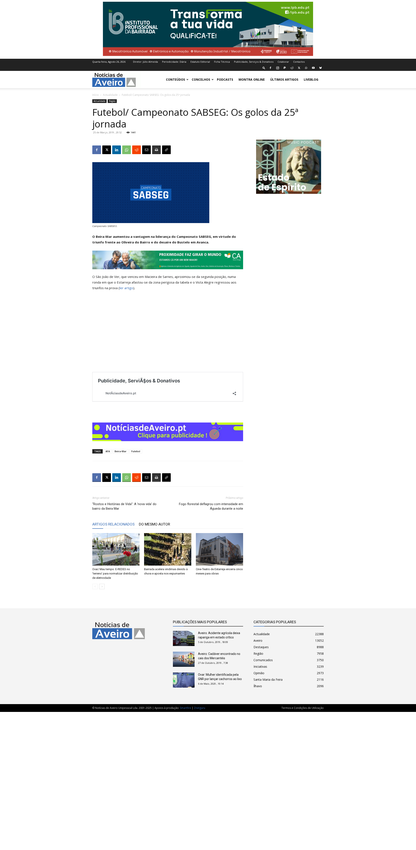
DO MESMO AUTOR (154, 524)
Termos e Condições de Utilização (302, 708)
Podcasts (225, 79)
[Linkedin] (116, 149)
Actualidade (110, 95)
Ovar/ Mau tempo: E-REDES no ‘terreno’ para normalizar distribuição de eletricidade (115, 573)
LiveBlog (311, 79)
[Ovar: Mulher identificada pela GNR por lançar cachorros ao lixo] (184, 680)
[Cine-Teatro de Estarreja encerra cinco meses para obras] (219, 549)
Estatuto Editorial (200, 61)
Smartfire (185, 708)
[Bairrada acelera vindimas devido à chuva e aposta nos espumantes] (167, 549)
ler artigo (126, 288)
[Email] (146, 149)
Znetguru (199, 708)
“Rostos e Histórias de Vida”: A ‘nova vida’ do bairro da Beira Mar (124, 506)
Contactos (299, 61)
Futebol (135, 451)
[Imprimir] (156, 149)
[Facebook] (270, 68)
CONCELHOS (201, 79)
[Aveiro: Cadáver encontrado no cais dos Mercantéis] (184, 659)
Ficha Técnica (222, 61)
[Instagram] (277, 68)
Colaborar (283, 61)
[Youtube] (313, 68)
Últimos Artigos (284, 79)
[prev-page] (95, 586)
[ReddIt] (136, 149)
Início (95, 95)
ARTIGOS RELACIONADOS (113, 524)
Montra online (252, 79)
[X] (299, 68)
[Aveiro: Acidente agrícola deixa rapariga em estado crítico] (184, 638)
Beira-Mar (121, 451)
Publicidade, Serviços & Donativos (253, 61)
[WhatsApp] (306, 68)
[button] (264, 67)
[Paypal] (284, 68)
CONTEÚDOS (175, 79)
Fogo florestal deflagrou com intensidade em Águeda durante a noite (211, 506)
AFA (108, 451)
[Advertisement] (208, 779)
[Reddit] (292, 68)
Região (112, 101)
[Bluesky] (320, 68)
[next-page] (102, 586)
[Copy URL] (166, 149)
